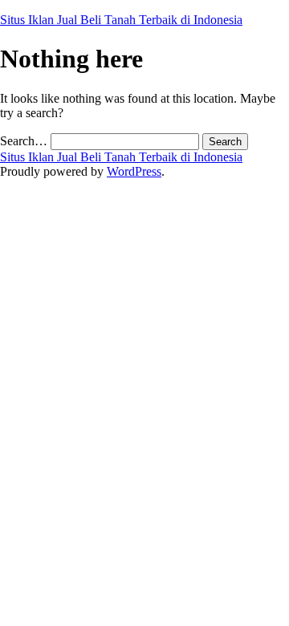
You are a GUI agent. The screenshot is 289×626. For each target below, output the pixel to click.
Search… (23, 141)
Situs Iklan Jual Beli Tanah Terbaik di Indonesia (121, 19)
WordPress (134, 171)
